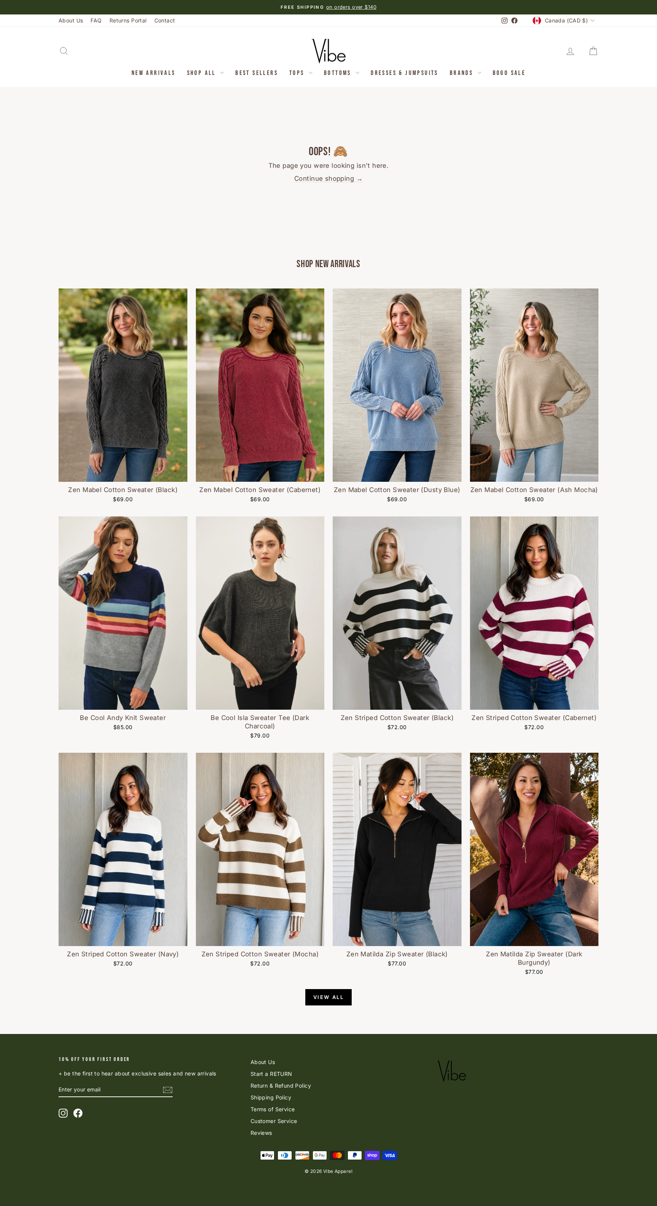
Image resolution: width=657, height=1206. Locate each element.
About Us (71, 20)
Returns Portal (128, 20)
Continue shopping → (328, 178)
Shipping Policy (271, 1097)
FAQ (96, 20)
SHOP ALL (203, 73)
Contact (164, 20)
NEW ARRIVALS (154, 73)
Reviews (261, 1133)
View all (328, 997)
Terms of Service (273, 1109)
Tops (298, 73)
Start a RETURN (271, 1074)
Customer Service (274, 1121)
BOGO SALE (509, 73)
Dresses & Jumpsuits (404, 73)
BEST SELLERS (256, 73)
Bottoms (339, 73)
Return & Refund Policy (281, 1085)
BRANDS (463, 73)
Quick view (123, 473)
